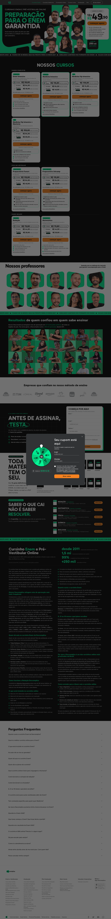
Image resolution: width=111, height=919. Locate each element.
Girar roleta (67, 476)
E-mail (56, 452)
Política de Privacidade (69, 471)
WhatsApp (57, 459)
